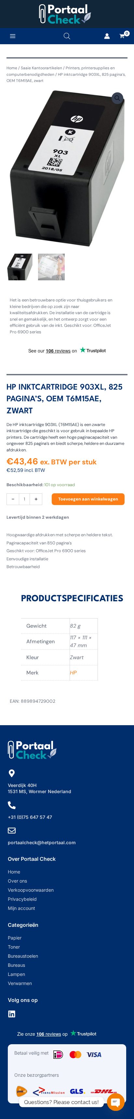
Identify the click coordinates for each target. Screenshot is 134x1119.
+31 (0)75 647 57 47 (30, 817)
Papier (14, 937)
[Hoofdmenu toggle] (13, 36)
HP (73, 672)
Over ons (17, 881)
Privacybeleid (22, 899)
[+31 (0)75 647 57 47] (12, 805)
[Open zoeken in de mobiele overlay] (67, 36)
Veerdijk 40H (22, 785)
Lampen (16, 974)
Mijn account (21, 908)
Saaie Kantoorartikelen (41, 68)
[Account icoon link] (107, 36)
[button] (117, 98)
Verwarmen (20, 983)
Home (12, 68)
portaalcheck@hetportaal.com (42, 842)
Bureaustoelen (23, 956)
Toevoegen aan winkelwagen (88, 499)
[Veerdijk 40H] (12, 773)
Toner (14, 947)
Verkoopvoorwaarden (31, 890)
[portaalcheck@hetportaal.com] (12, 830)
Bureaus (16, 965)
